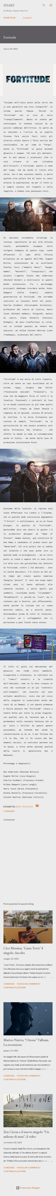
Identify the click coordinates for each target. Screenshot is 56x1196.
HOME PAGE (9, 17)
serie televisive (24, 806)
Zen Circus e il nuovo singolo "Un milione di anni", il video (26, 1134)
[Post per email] (37, 806)
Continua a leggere (14, 987)
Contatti (27, 17)
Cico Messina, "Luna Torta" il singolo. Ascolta (23, 950)
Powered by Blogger (30, 1187)
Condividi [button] (9, 811)
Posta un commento (28, 984)
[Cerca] (44, 5)
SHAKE (8, 5)
